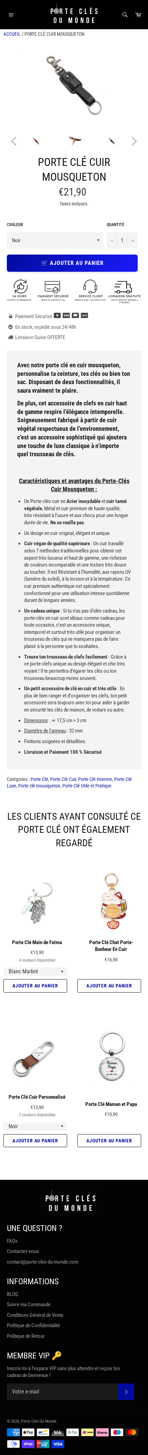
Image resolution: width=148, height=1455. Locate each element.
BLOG (12, 1294)
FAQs (12, 1241)
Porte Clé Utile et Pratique (87, 785)
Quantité (115, 224)
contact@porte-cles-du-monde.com (42, 1262)
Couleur (15, 224)
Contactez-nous (23, 1251)
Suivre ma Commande (29, 1304)
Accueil (12, 34)
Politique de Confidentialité (33, 1325)
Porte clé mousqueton (39, 785)
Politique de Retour (26, 1336)
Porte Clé (39, 779)
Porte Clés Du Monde (38, 1421)
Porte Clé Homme (95, 779)
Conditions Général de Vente (35, 1315)
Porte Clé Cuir (63, 779)
